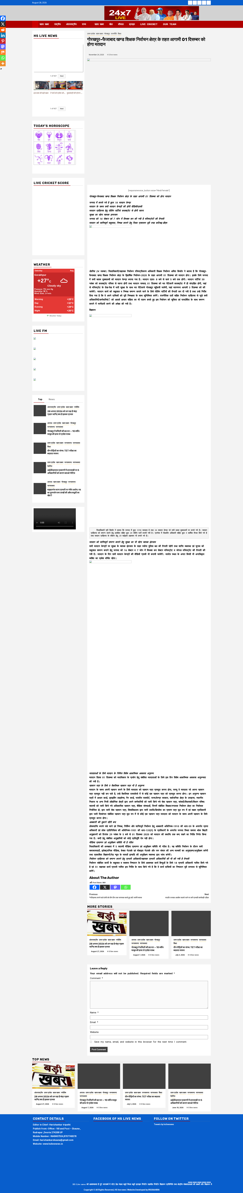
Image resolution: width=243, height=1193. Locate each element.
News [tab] (52, 399)
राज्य (84, 24)
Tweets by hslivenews (164, 1124)
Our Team (169, 24)
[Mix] (3, 52)
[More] (3, 63)
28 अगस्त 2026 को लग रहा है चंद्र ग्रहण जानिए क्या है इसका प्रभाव (106, 945)
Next (61, 76)
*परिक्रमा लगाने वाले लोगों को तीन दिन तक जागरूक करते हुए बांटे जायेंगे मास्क (115, 896)
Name (94, 1012)
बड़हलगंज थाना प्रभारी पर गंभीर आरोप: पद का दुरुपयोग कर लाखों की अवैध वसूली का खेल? (64, 492)
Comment (96, 978)
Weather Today (55, 316)
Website (94, 1032)
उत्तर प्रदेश (91, 33)
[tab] (60, 398)
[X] (105, 887)
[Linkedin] (3, 35)
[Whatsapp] (126, 887)
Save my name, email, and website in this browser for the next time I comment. (140, 1041)
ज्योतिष (118, 940)
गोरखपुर (107, 33)
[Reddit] (3, 29)
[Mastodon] (115, 887)
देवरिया (49, 466)
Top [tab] (40, 399)
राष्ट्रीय (57, 24)
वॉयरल (121, 24)
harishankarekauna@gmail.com (56, 1140)
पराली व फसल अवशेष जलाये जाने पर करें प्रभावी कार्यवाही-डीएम (187, 896)
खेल (111, 24)
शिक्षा (119, 33)
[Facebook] (94, 887)
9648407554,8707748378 (63, 1136)
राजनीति (114, 33)
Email (94, 1022)
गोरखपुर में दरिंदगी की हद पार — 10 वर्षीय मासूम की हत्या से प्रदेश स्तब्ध (147, 949)
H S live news (112, 55)
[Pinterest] (3, 41)
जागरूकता (143, 943)
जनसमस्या (135, 943)
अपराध (133, 940)
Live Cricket (149, 24)
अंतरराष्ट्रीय (71, 24)
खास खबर (44, 24)
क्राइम (132, 24)
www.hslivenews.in (53, 1143)
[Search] (209, 24)
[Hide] (1, 69)
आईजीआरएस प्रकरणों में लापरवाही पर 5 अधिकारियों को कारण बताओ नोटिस (63, 471)
